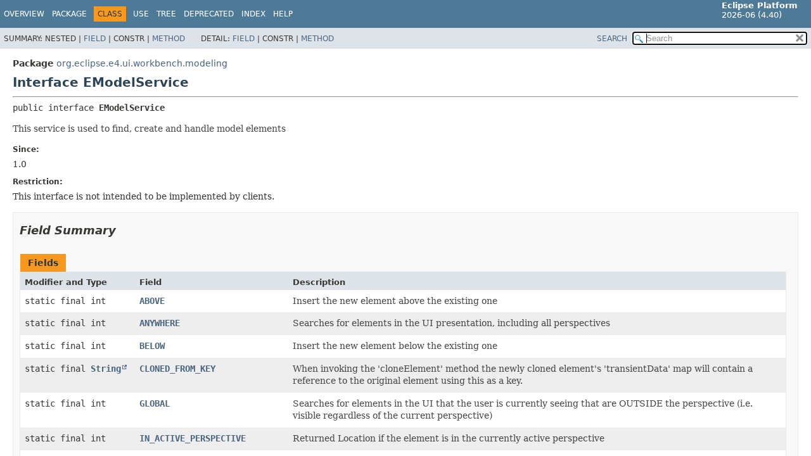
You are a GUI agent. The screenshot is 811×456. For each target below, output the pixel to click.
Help (283, 14)
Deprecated (209, 14)
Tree (166, 14)
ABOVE (152, 301)
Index (253, 14)
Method (168, 38)
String (106, 369)
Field (95, 38)
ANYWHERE (159, 323)
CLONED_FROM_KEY (177, 369)
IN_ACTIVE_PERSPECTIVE (192, 438)
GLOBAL (154, 403)
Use (141, 14)
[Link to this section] (125, 230)
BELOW (152, 346)
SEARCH (612, 38)
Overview (24, 14)
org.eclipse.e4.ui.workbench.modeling (141, 63)
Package (69, 14)
